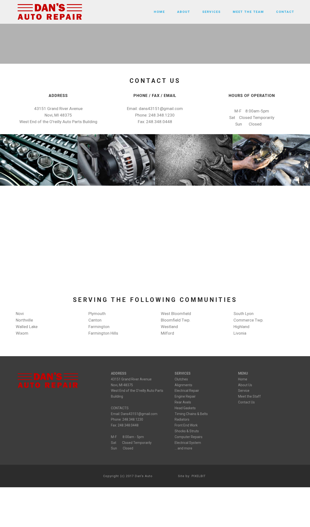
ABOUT (183, 12)
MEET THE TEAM (248, 12)
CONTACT (285, 12)
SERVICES (211, 12)
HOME (159, 12)
